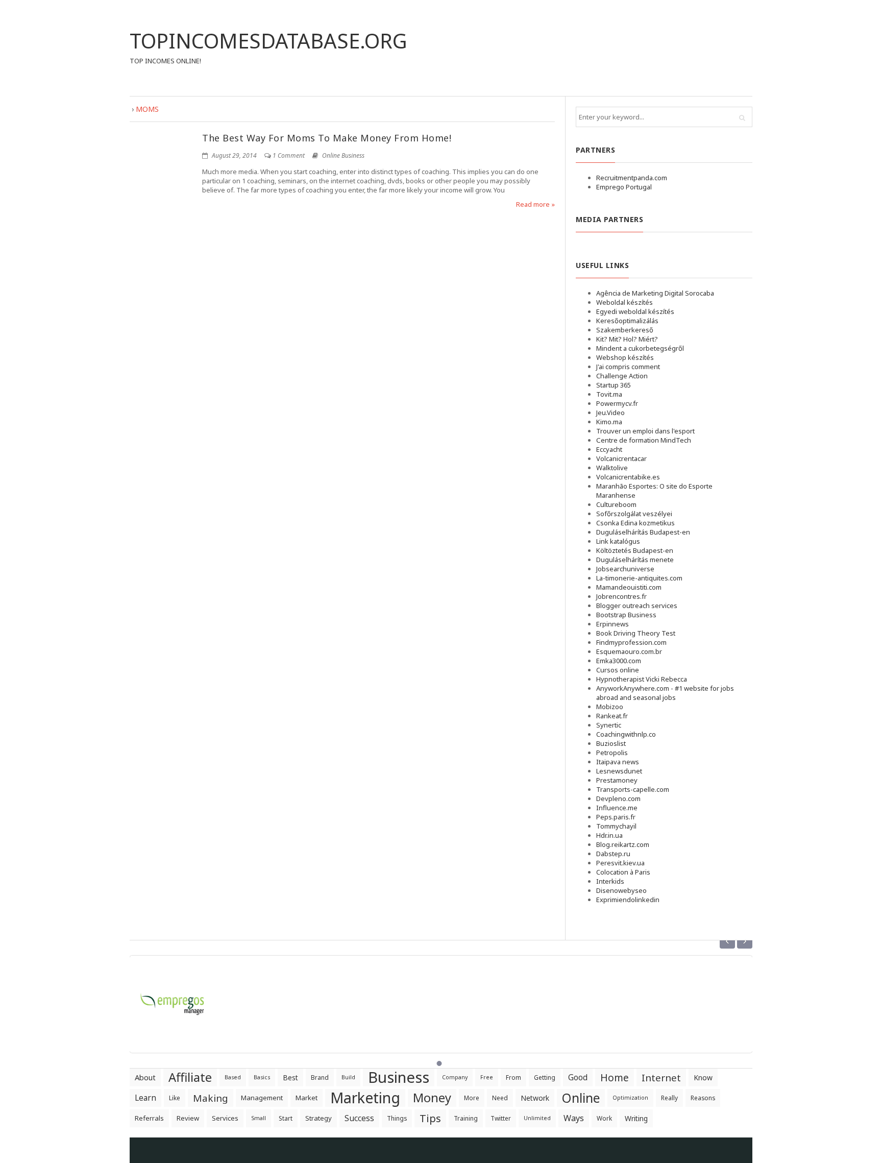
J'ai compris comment (628, 366)
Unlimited (537, 1118)
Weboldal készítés (624, 302)
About (145, 1077)
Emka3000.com (618, 660)
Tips (430, 1118)
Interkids (610, 881)
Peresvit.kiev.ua (620, 862)
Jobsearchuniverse (625, 568)
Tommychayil (616, 826)
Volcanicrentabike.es (628, 476)
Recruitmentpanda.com (631, 177)
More (471, 1098)
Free (486, 1077)
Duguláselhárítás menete (635, 559)
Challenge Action (622, 375)
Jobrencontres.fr (621, 596)
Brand (320, 1077)
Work (604, 1118)
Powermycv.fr (617, 403)
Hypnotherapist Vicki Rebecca (641, 679)
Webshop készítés (625, 357)
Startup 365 (613, 385)
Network (535, 1098)
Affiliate (190, 1077)
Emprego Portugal (624, 186)
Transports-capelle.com (632, 789)
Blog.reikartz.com (622, 844)
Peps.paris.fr (615, 816)
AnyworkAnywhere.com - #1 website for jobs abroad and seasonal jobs (665, 693)
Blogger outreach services (636, 605)
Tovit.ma (609, 394)
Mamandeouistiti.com (629, 587)
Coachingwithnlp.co (626, 734)
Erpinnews (612, 623)
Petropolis (612, 752)
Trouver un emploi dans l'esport (645, 430)
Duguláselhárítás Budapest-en (643, 532)
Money (432, 1097)
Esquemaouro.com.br (629, 651)
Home (614, 1077)
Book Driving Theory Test (635, 633)
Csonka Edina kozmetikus (635, 522)
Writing (636, 1118)
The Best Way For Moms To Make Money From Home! (326, 138)
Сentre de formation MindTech (643, 440)
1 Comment (289, 155)
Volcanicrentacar (621, 458)
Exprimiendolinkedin (627, 899)
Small (258, 1118)
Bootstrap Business (626, 614)
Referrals (149, 1118)
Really (669, 1098)
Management (262, 1097)
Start (285, 1118)
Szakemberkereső (624, 329)
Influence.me (617, 807)
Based (233, 1077)
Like (174, 1098)
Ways (574, 1118)
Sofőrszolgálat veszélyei (634, 513)
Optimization (630, 1097)
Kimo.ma (609, 421)
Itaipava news (617, 761)
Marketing (365, 1098)
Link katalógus (618, 541)
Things (397, 1118)
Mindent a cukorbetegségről (640, 348)
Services (225, 1118)
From (513, 1077)
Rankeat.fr (612, 715)
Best (290, 1077)
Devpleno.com (618, 798)
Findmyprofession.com (631, 642)
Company (455, 1077)
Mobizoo (609, 706)
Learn (145, 1097)
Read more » (535, 204)
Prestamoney (617, 780)
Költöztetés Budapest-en (634, 550)
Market (306, 1097)
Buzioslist (611, 743)
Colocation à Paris (623, 872)
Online (581, 1097)
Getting (544, 1077)
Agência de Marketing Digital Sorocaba (655, 293)
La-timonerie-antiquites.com (639, 578)
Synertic (608, 725)
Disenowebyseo (621, 890)
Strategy (318, 1118)
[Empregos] (173, 998)
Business (398, 1077)
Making (210, 1098)
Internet (661, 1077)
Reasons (703, 1098)
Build (348, 1077)
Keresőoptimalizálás (627, 320)
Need (500, 1098)
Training (466, 1118)
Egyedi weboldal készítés (635, 311)
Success (359, 1118)
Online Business (343, 155)
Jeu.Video (610, 412)
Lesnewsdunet (619, 771)
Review (188, 1118)
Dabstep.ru (613, 853)
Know (703, 1077)
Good (577, 1077)
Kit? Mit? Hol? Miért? (627, 339)
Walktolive (612, 467)
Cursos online (617, 669)
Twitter (501, 1118)
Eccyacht (609, 449)
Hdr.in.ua (609, 835)
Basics (262, 1077)
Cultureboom (616, 504)
